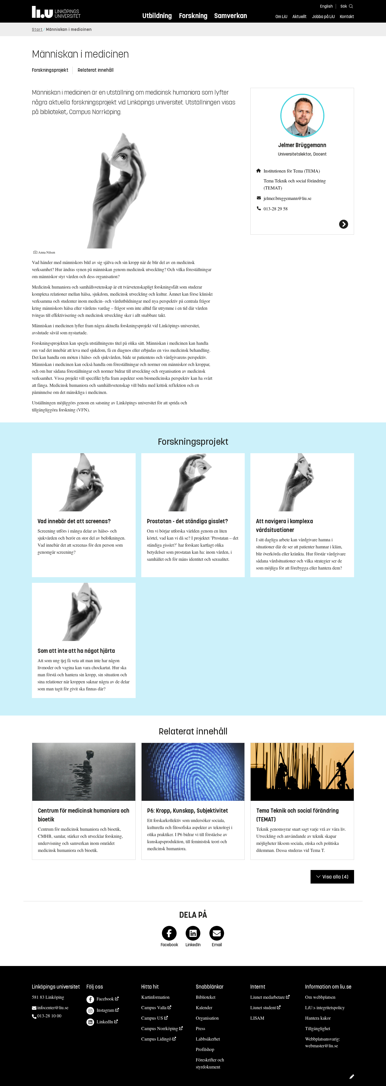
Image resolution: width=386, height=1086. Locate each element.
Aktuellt (299, 16)
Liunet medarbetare (267, 997)
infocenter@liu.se (52, 1007)
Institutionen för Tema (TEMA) (292, 171)
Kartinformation (155, 997)
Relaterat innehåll (96, 70)
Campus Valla (153, 1007)
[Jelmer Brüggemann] (302, 224)
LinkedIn (105, 1021)
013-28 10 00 (49, 1016)
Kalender (204, 1007)
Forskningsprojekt (50, 70)
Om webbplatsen (320, 997)
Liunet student (263, 1007)
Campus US (152, 1018)
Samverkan (230, 15)
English (326, 6)
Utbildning (157, 15)
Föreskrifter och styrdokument (210, 1063)
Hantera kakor (318, 1018)
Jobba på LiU (323, 16)
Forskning (193, 15)
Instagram (105, 1010)
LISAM (257, 1018)
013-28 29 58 (276, 208)
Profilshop (205, 1049)
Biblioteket (205, 997)
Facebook (105, 999)
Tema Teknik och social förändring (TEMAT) (295, 184)
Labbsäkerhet (208, 1039)
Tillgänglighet (317, 1028)
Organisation (207, 1018)
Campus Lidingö (156, 1039)
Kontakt (347, 16)
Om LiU (281, 16)
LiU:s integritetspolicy (325, 1007)
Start (37, 29)
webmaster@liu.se (321, 1045)
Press (200, 1028)
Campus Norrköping (159, 1028)
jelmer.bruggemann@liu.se (287, 198)
